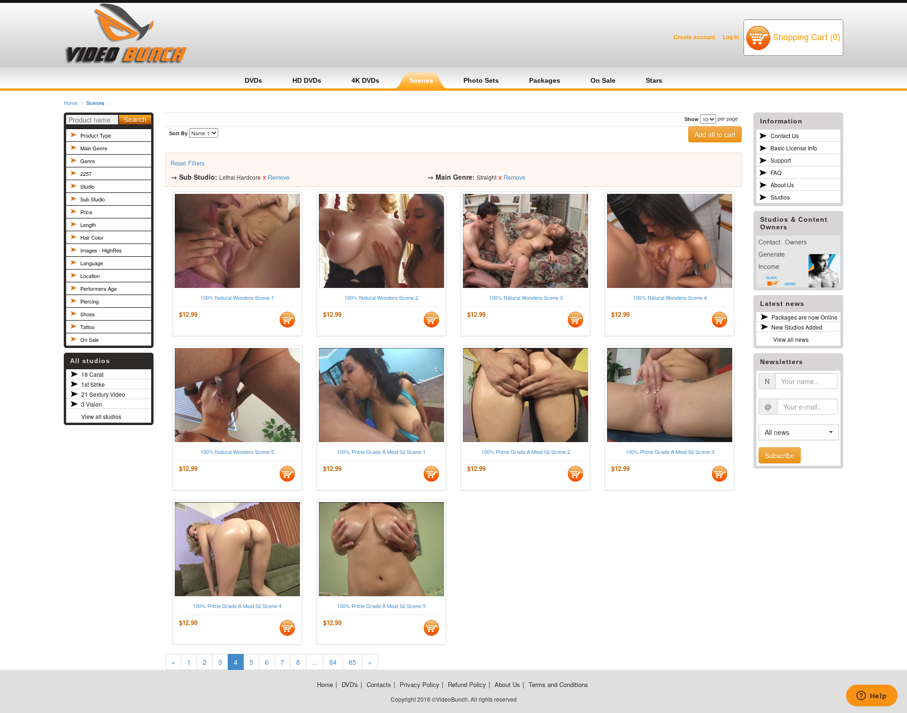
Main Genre (93, 148)
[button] (799, 432)
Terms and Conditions (558, 684)
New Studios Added (796, 327)
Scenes (95, 102)
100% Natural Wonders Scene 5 (237, 451)
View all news (791, 339)
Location (90, 275)
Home (70, 102)
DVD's (350, 684)
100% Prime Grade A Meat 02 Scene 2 (525, 451)
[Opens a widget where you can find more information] (872, 696)
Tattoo (87, 326)
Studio (87, 186)
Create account (694, 37)
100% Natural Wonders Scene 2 (381, 297)
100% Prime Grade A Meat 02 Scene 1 (381, 451)
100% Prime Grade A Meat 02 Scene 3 (669, 451)
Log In (731, 37)
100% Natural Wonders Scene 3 (526, 297)
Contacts (379, 684)
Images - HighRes (101, 250)
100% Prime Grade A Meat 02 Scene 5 (381, 605)
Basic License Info (793, 148)
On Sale (89, 339)
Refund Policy (467, 684)
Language (91, 263)
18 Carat (92, 374)
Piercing (89, 301)
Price (86, 212)
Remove (279, 177)
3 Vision (91, 404)
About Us (782, 185)
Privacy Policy (419, 684)
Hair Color (91, 237)
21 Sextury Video (103, 394)
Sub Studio (92, 199)
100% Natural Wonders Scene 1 (237, 297)
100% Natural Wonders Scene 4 (670, 297)
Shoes (87, 314)
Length (88, 224)
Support (780, 160)
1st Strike (93, 384)
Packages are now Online (804, 317)
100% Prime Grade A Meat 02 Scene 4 (237, 605)
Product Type (95, 135)
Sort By (178, 133)
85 (352, 662)
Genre (87, 161)
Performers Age (98, 288)
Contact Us (784, 135)
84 (333, 662)
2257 (86, 173)
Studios (780, 197)
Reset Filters (188, 163)
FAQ (775, 172)
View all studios (101, 416)
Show (692, 118)
